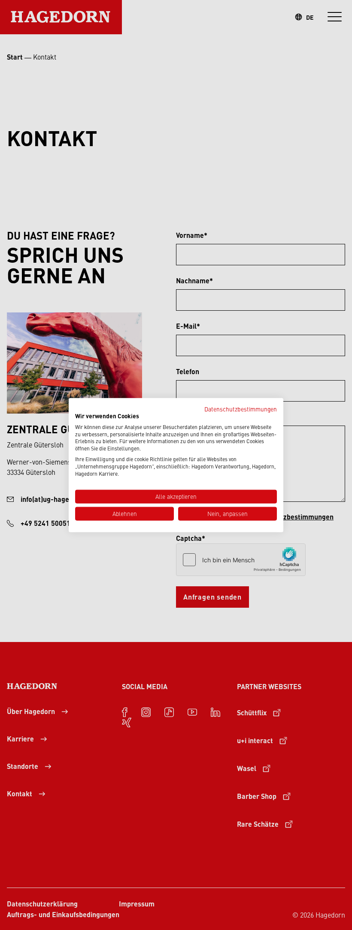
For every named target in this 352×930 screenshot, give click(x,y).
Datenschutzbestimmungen (240, 409)
